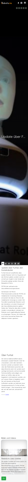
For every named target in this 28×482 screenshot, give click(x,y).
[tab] (2, 263)
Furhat (7, 394)
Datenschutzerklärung (7, 473)
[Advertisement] (14, 335)
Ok (4, 478)
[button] (25, 3)
